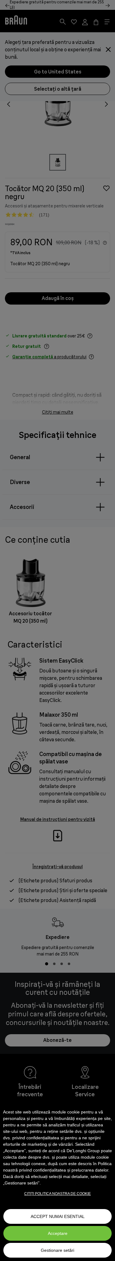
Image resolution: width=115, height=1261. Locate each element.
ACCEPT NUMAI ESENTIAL (58, 1216)
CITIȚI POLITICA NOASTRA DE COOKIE (57, 1194)
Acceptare (57, 1233)
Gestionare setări (57, 1250)
